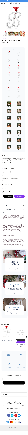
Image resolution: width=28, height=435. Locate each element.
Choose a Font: (6, 166)
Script (12, 168)
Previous (1, 337)
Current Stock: (7, 184)
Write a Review (5, 38)
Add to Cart (21, 339)
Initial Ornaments (21, 344)
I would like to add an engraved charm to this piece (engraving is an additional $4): (13, 159)
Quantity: (4, 189)
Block (5, 168)
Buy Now (20, 342)
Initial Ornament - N (7, 340)
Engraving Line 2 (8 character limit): (11, 178)
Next (26, 337)
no (10, 162)
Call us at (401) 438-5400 (13, 408)
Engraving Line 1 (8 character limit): (11, 172)
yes (5, 162)
